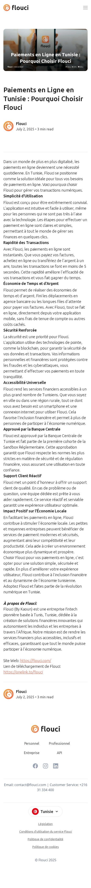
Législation (45, 824)
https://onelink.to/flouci (23, 672)
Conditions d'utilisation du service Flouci (45, 831)
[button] (85, 7)
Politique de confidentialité (45, 839)
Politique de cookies (45, 847)
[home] (15, 7)
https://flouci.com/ (35, 660)
